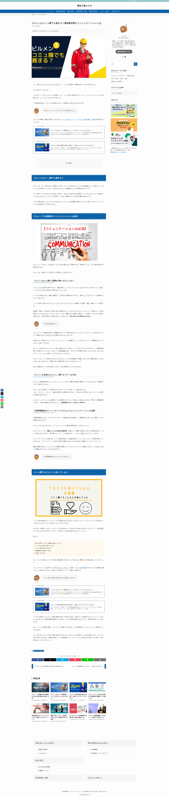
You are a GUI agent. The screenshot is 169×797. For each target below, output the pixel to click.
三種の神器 (82, 567)
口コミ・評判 (114, 78)
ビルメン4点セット (67, 119)
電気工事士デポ (84, 6)
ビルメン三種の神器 (84, 119)
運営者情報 (66, 791)
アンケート (114, 75)
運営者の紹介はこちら (124, 51)
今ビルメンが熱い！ (38, 650)
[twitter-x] (129, 1)
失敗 (121, 78)
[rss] (131, 1)
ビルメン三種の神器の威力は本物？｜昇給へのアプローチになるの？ (72, 145)
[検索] (136, 1)
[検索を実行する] (135, 64)
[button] (38, 659)
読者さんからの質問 (116, 81)
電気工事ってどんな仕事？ (44, 743)
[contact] (134, 1)
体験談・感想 (130, 75)
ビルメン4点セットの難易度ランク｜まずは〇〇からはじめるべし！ (72, 130)
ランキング (122, 75)
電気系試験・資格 (41, 778)
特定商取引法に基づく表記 (90, 791)
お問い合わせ (102, 791)
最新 (126, 78)
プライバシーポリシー (76, 791)
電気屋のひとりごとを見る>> (119, 152)
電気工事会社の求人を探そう (98, 743)
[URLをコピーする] (100, 659)
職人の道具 (39, 760)
